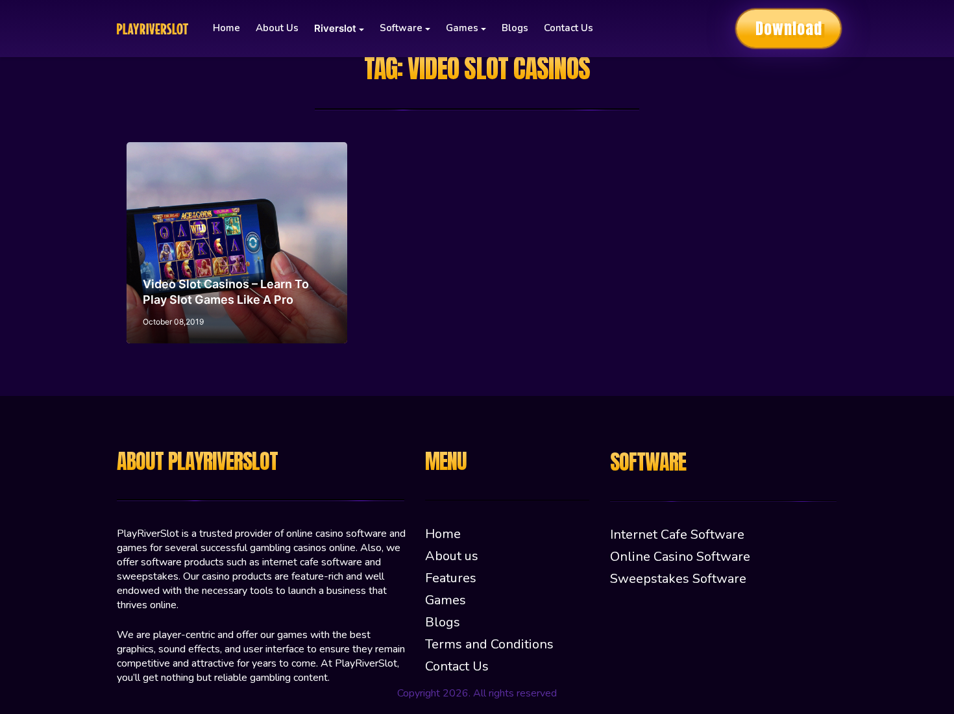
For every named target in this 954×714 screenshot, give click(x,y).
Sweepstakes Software (678, 578)
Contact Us (568, 27)
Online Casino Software (680, 556)
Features (450, 578)
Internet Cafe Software (677, 534)
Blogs (515, 27)
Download (788, 28)
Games (445, 600)
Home (226, 27)
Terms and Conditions (489, 644)
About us (277, 27)
